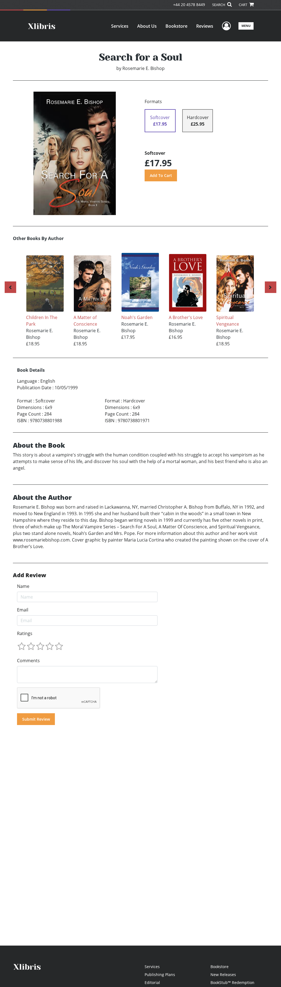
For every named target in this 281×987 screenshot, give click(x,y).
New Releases (223, 974)
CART (243, 4)
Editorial (152, 982)
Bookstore (176, 26)
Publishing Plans (160, 974)
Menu (246, 26)
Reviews (204, 26)
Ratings (24, 633)
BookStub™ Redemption (232, 982)
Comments (28, 661)
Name (23, 586)
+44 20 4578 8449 (189, 4)
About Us (147, 26)
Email (22, 610)
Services (119, 26)
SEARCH (219, 4)
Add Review (29, 575)
